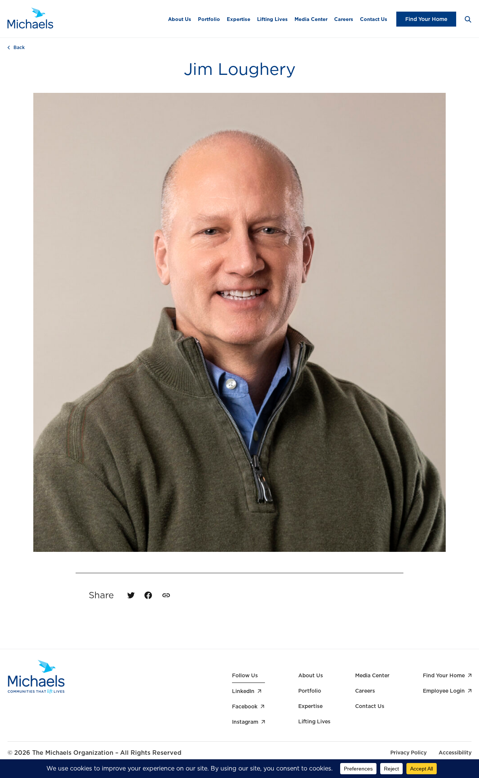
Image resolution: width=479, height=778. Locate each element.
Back (19, 47)
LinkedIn (243, 691)
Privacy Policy (408, 753)
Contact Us (373, 19)
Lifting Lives (272, 19)
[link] (166, 595)
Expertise (238, 19)
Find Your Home (426, 19)
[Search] (468, 19)
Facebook (244, 706)
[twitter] (131, 595)
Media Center (311, 19)
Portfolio (209, 19)
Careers (343, 19)
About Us (179, 19)
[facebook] (148, 595)
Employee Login (444, 691)
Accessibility (455, 753)
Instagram (245, 722)
